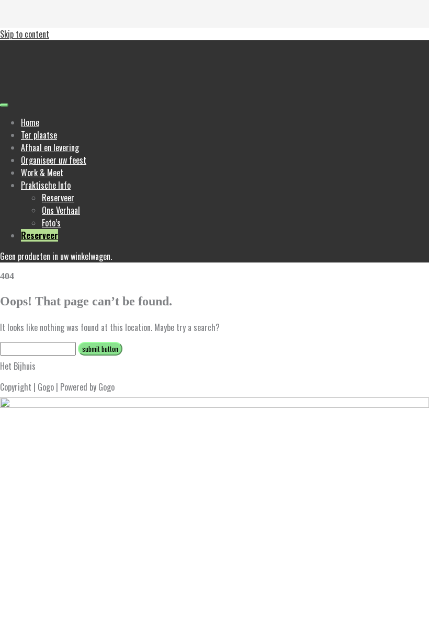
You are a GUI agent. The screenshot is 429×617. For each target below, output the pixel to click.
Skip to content (24, 34)
